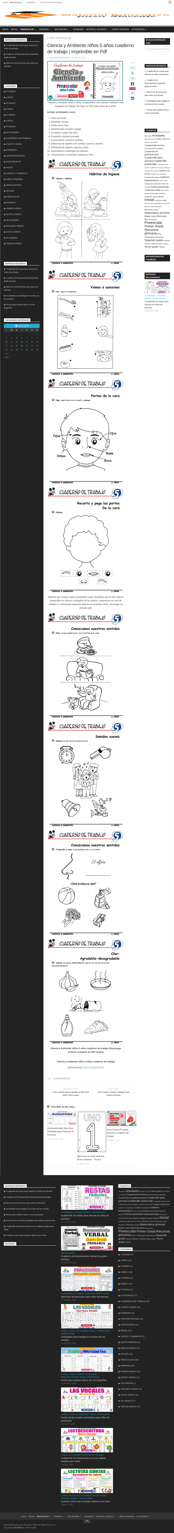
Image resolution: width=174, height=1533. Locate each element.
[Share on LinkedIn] (132, 96)
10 (6, 342)
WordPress (19, 1528)
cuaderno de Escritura (151, 171)
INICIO (5, 3)
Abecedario (148, 136)
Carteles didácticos (163, 139)
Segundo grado (154, 240)
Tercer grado (151, 246)
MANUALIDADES (13, 185)
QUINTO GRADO (13, 214)
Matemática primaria (157, 212)
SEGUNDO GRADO (15, 226)
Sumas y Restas (151, 244)
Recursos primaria (151, 231)
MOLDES (10, 191)
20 (22, 346)
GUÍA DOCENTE (13, 162)
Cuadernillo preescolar (62, 1078)
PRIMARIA (31, 3)
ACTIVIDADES (138, 29)
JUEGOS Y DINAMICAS (16, 173)
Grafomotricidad (152, 190)
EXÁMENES (78, 29)
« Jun (6, 357)
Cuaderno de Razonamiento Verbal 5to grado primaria (155, 83)
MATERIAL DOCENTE (96, 29)
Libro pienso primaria (155, 1221)
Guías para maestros (158, 193)
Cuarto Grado (163, 180)
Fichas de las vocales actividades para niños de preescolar (30, 1220)
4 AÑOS (9, 109)
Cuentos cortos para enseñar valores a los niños (26, 1235)
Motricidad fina (137, 1228)
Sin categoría (11, 238)
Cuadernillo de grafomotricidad (132, 1198)
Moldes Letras (150, 216)
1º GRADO (11, 91)
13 (22, 342)
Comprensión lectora (154, 145)
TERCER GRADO (14, 243)
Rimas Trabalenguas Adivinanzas (143, 1235)
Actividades (158, 135)
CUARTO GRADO (14, 144)
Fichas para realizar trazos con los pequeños (24, 1215)
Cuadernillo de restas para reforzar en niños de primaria (157, 304)
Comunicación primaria (154, 148)
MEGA (86, 1067)
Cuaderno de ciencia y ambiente (160, 167)
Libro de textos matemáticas (153, 203)
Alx (35, 1528)
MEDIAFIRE (98, 1067)
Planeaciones (152, 219)
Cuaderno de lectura (161, 1204)
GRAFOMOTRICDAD (15, 156)
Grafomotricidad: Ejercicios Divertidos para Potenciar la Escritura (60, 1131)
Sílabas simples (163, 243)
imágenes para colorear (154, 197)
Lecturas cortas (160, 200)
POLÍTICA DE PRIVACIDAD (51, 3)
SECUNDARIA (61, 29)
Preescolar (153, 222)
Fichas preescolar (160, 186)
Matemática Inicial (151, 210)
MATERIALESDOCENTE (60, 58)
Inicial (149, 200)
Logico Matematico (156, 206)
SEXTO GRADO (13, 232)
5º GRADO (11, 126)
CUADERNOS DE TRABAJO (18, 138)
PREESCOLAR (16, 3)
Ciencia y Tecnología (151, 142)
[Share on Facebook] (132, 81)
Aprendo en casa (150, 139)
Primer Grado (154, 226)
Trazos (162, 247)
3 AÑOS (9, 97)
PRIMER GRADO (13, 208)
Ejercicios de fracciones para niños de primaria (25, 1203)
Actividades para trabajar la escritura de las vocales (27, 1209)
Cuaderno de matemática (158, 174)
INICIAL (14, 29)
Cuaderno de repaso (152, 177)
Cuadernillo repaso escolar (161, 1201)
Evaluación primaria (152, 184)
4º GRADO (11, 115)
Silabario (167, 240)
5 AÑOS (51, 38)
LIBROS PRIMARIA (120, 29)
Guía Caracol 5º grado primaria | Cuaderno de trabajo (118, 1132)
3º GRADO (11, 103)
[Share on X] (132, 70)
